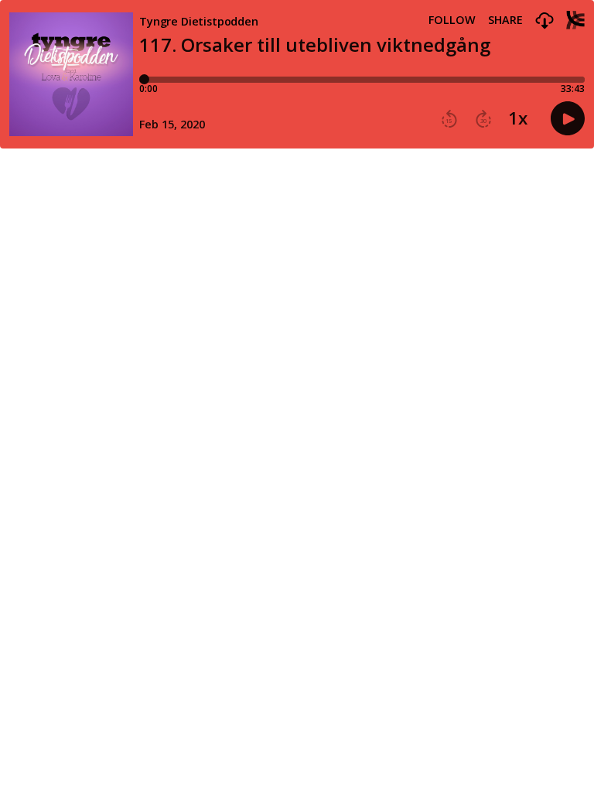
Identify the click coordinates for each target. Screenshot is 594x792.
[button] (544, 21)
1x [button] (517, 118)
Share (505, 20)
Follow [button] (452, 20)
